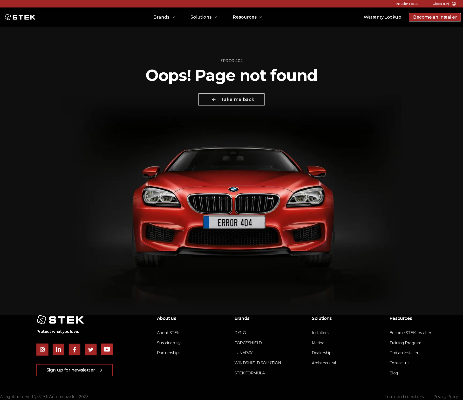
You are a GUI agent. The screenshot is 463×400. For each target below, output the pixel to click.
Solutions (201, 17)
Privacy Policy (445, 396)
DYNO (240, 332)
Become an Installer (435, 17)
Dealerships (322, 353)
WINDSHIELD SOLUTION (257, 363)
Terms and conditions (404, 396)
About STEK (168, 332)
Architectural (324, 363)
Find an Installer (404, 353)
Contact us (399, 363)
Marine (318, 343)
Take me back (237, 99)
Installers (320, 332)
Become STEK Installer (410, 332)
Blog (393, 373)
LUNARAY (243, 353)
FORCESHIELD (248, 343)
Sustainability (169, 343)
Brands (161, 17)
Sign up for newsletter (71, 370)
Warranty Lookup (382, 17)
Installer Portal (407, 4)
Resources (245, 17)
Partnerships (168, 353)
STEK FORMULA (249, 373)
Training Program (405, 343)
